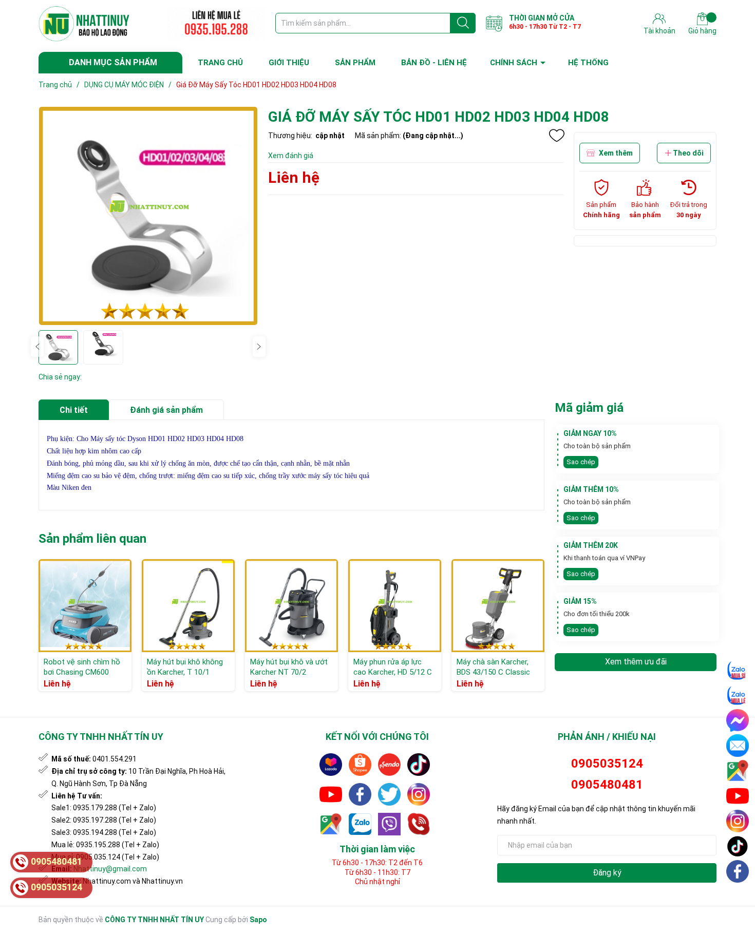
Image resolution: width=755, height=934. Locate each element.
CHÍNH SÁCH (513, 62)
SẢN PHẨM (355, 62)
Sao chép (581, 462)
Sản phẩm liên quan (92, 538)
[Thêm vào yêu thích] (556, 135)
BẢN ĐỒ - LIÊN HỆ (434, 62)
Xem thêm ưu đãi (636, 661)
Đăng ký (607, 873)
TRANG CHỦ (220, 62)
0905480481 (607, 784)
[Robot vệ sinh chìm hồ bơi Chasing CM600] (85, 605)
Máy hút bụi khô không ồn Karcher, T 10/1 (185, 667)
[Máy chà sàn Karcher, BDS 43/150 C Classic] (497, 605)
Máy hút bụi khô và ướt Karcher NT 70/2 (289, 667)
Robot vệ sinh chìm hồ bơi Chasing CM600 (82, 667)
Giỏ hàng (702, 31)
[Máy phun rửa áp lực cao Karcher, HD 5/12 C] (394, 605)
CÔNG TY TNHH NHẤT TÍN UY (154, 920)
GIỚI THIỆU (289, 62)
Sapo (258, 920)
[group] (148, 216)
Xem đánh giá (290, 155)
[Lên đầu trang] (738, 895)
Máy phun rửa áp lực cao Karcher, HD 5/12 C (392, 667)
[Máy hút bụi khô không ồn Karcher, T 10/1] (188, 605)
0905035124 (607, 763)
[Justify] (463, 23)
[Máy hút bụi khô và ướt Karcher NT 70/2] (291, 605)
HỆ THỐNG (588, 62)
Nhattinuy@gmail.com (110, 869)
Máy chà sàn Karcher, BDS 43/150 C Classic (493, 667)
